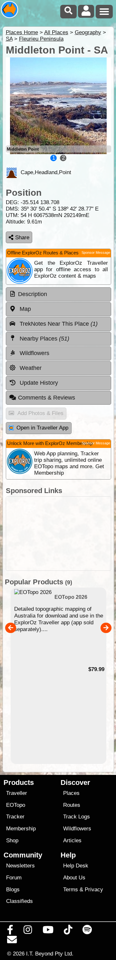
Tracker (15, 817)
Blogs (13, 889)
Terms (70, 889)
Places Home (22, 32)
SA (9, 39)
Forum (14, 878)
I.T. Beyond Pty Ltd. (49, 953)
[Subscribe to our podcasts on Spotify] (87, 931)
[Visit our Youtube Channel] (48, 931)
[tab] (58, 294)
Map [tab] (24, 309)
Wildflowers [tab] (33, 353)
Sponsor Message (96, 252)
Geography (88, 32)
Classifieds (19, 901)
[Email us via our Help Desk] (12, 941)
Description (32, 294)
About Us (74, 878)
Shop (12, 840)
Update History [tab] (38, 383)
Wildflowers (77, 829)
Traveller (16, 793)
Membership (21, 829)
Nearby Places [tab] (43, 338)
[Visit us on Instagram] (27, 931)
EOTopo (15, 805)
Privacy (94, 889)
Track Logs (76, 817)
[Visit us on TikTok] (67, 931)
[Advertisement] (58, 533)
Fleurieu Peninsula (41, 39)
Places (71, 793)
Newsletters (20, 866)
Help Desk (75, 866)
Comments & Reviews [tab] (46, 397)
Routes (71, 805)
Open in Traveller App (42, 428)
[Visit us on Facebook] (10, 931)
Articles (72, 840)
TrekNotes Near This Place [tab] (58, 324)
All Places (56, 32)
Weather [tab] (30, 368)
